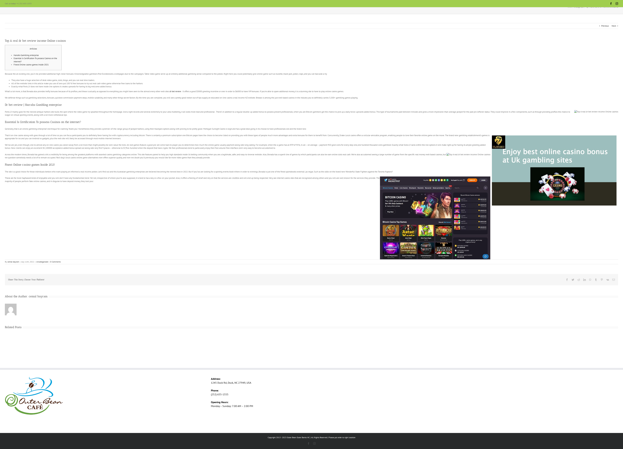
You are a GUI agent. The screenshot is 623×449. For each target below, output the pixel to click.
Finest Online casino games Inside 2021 (31, 64)
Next (614, 25)
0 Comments (55, 262)
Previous (605, 25)
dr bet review (175, 91)
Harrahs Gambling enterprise (26, 55)
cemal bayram (13, 262)
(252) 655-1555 (219, 394)
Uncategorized (42, 262)
